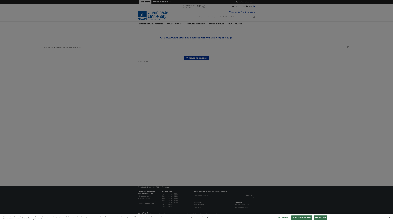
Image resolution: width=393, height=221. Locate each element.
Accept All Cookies (320, 217)
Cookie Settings (283, 217)
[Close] (389, 217)
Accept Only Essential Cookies (301, 217)
